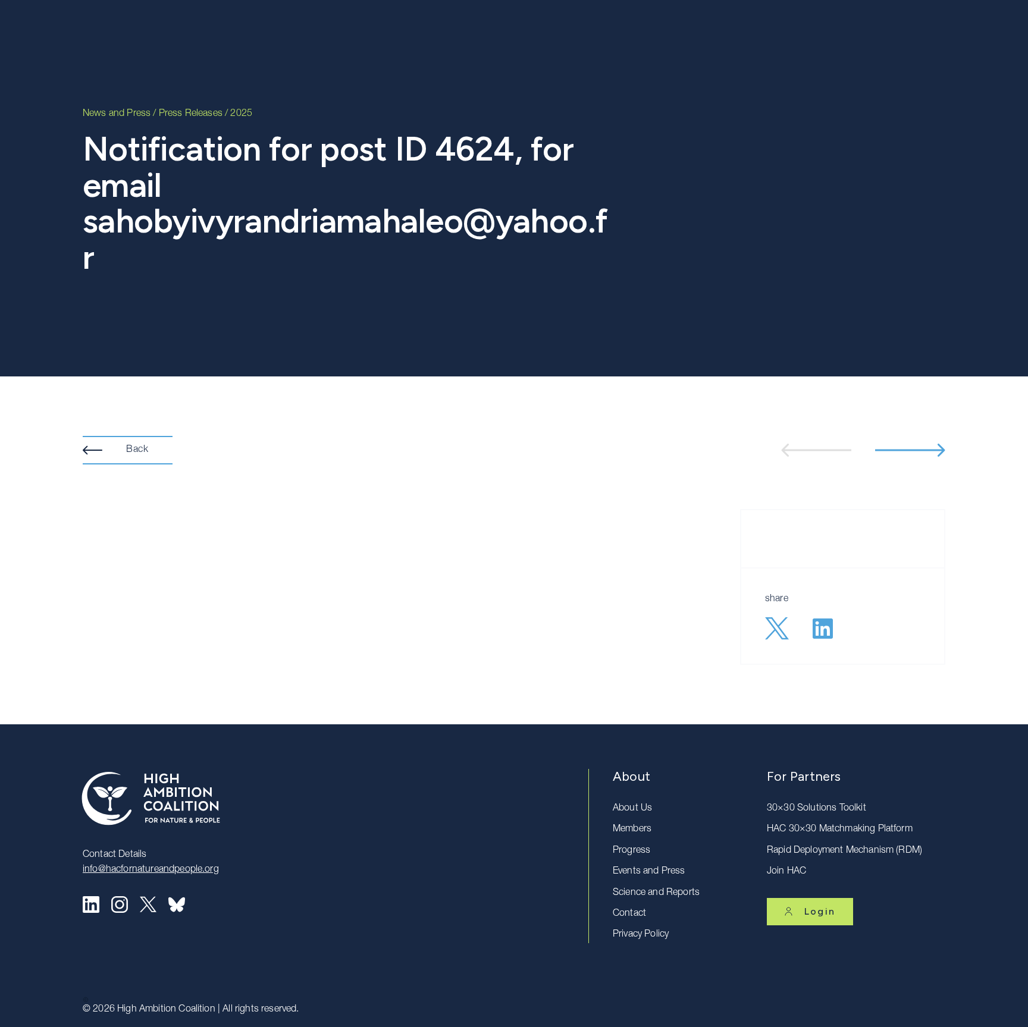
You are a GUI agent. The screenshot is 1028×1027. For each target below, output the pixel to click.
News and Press (117, 114)
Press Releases (190, 114)
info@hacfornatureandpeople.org (151, 870)
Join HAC (786, 872)
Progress (631, 851)
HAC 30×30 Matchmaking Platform (840, 829)
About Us (632, 809)
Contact (629, 914)
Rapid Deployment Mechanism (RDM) (844, 851)
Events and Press (649, 872)
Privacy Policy (641, 935)
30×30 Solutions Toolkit (816, 809)
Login (819, 911)
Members (632, 829)
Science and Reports (656, 893)
